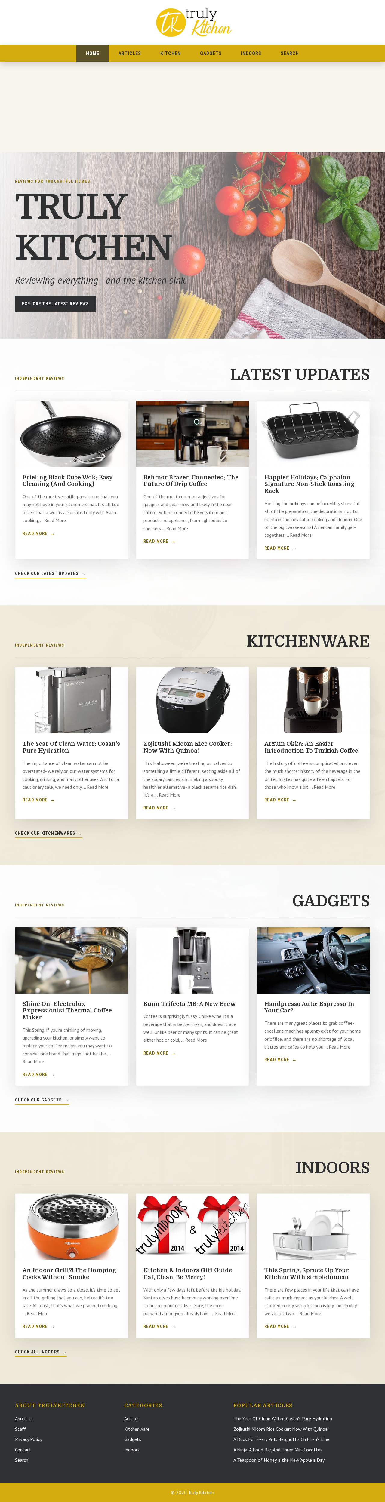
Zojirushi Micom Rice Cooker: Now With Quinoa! (187, 747)
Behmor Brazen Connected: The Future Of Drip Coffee (191, 481)
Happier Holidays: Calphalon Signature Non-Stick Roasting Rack (309, 484)
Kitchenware (136, 1429)
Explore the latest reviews (55, 303)
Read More (39, 533)
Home (92, 53)
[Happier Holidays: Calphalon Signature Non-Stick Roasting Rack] (313, 434)
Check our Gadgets (42, 1100)
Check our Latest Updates (50, 573)
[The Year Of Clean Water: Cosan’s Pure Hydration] (71, 700)
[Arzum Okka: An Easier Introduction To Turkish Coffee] (313, 700)
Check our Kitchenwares (48, 833)
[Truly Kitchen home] (193, 22)
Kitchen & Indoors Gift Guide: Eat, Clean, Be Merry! (188, 1274)
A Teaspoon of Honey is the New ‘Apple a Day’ (279, 1460)
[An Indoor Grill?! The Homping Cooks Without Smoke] (71, 1227)
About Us (24, 1418)
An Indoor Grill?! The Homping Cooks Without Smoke (69, 1274)
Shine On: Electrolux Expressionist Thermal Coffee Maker (67, 1011)
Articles (130, 53)
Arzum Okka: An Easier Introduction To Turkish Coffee (311, 747)
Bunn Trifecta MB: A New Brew (189, 1004)
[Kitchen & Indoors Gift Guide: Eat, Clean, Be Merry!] (192, 1227)
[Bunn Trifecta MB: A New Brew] (192, 960)
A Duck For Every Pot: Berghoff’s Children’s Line (281, 1439)
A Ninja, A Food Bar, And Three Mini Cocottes (277, 1450)
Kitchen (170, 53)
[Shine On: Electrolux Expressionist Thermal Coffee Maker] (71, 960)
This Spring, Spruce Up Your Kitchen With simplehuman (306, 1274)
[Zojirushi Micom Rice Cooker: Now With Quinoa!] (192, 700)
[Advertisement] (192, 107)
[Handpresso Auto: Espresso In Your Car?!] (313, 960)
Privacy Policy (28, 1439)
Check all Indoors (41, 1352)
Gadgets (211, 53)
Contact (23, 1450)
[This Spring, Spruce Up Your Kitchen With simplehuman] (313, 1227)
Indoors (251, 53)
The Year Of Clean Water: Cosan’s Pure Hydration (282, 1418)
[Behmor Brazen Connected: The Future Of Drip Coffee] (192, 434)
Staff (20, 1429)
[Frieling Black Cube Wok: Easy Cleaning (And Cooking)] (71, 434)
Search (290, 53)
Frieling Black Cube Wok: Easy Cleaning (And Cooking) (67, 481)
